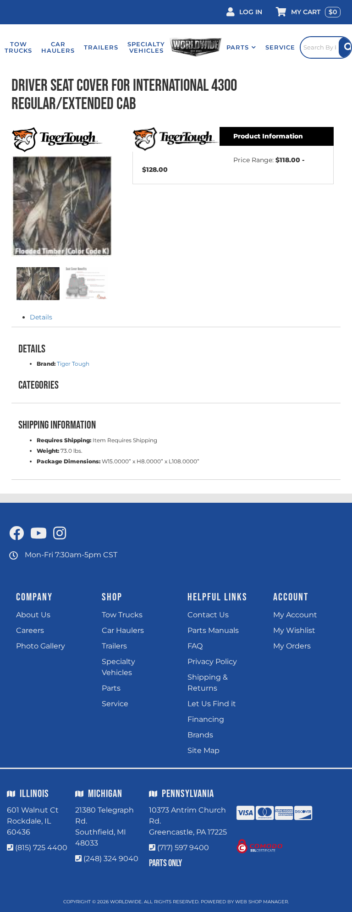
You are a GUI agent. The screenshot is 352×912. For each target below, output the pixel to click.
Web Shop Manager (261, 902)
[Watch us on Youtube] (38, 534)
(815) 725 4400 (41, 847)
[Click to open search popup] (326, 47)
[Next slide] (97, 209)
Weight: (48, 450)
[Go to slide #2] (86, 283)
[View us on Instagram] (59, 534)
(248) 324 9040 (110, 858)
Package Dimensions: (68, 461)
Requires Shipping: (64, 440)
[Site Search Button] (345, 47)
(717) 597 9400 (183, 847)
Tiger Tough (73, 363)
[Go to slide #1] (38, 283)
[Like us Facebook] (16, 534)
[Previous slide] (25, 209)
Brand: (46, 363)
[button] (241, 47)
